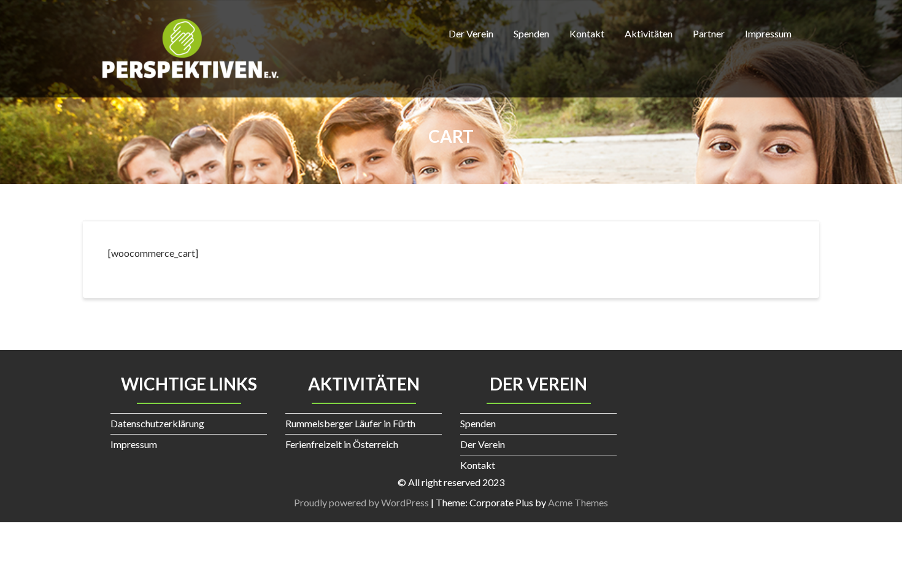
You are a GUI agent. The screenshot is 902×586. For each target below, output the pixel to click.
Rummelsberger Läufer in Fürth (350, 423)
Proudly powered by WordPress (361, 502)
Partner (709, 33)
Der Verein (471, 33)
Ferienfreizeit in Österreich (341, 444)
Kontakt (586, 33)
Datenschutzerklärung (157, 423)
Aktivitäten (649, 33)
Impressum (768, 33)
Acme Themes (578, 502)
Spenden (531, 33)
